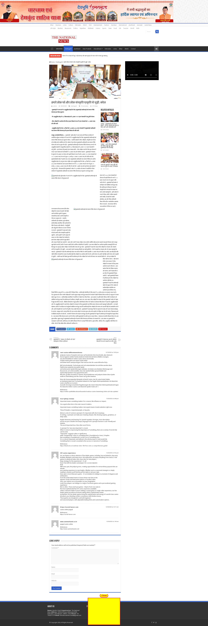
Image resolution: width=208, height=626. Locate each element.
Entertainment (98, 25)
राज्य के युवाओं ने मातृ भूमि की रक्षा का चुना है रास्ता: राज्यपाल (109, 165)
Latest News (148, 25)
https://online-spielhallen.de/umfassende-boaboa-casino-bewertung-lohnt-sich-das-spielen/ (89, 391)
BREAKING (59, 49)
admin (55, 106)
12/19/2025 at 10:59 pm (112, 352)
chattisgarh (68, 49)
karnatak (139, 25)
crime (64, 25)
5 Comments (84, 106)
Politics (75, 28)
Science (98, 28)
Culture (71, 25)
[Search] (157, 31)
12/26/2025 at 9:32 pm (112, 453)
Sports (104, 28)
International (123, 25)
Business (58, 25)
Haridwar (114, 25)
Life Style (53, 28)
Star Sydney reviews (67, 399)
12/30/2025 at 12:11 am (112, 507)
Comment (55, 548)
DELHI (85, 25)
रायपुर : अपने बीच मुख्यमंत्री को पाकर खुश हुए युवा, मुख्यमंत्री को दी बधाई (109, 145)
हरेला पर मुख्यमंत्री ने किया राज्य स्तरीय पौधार (74, 56)
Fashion (106, 25)
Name (53, 567)
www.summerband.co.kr (68, 521)
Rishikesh (90, 28)
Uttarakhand (97, 49)
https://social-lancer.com (69, 507)
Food (115, 28)
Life (120, 28)
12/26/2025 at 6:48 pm (112, 398)
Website (53, 580)
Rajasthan (83, 28)
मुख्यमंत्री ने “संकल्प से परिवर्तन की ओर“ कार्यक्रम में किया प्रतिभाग (64, 339)
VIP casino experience (68, 453)
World (132, 28)
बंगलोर (137, 28)
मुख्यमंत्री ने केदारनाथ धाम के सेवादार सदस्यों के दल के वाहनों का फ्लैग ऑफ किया (106, 340)
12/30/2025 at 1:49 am (112, 521)
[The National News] (64, 38)
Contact (133, 49)
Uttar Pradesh (87, 49)
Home (52, 48)
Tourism (125, 28)
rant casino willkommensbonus (71, 352)
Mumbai (60, 28)
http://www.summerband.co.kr (69, 529)
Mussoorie (68, 28)
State (109, 28)
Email (53, 574)
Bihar (52, 25)
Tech (90, 25)
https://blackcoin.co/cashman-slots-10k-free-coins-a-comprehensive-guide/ (84, 446)
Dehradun (78, 25)
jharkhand (132, 25)
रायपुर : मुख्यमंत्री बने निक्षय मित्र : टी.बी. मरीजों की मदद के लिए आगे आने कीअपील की (110, 125)
